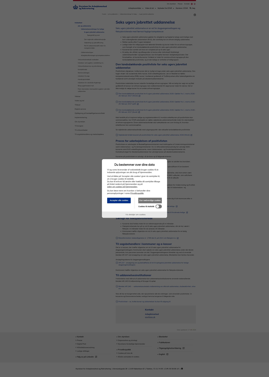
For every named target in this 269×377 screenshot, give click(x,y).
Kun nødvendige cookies (150, 200)
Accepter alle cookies (119, 200)
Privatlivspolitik (137, 193)
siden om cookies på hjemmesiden (122, 186)
